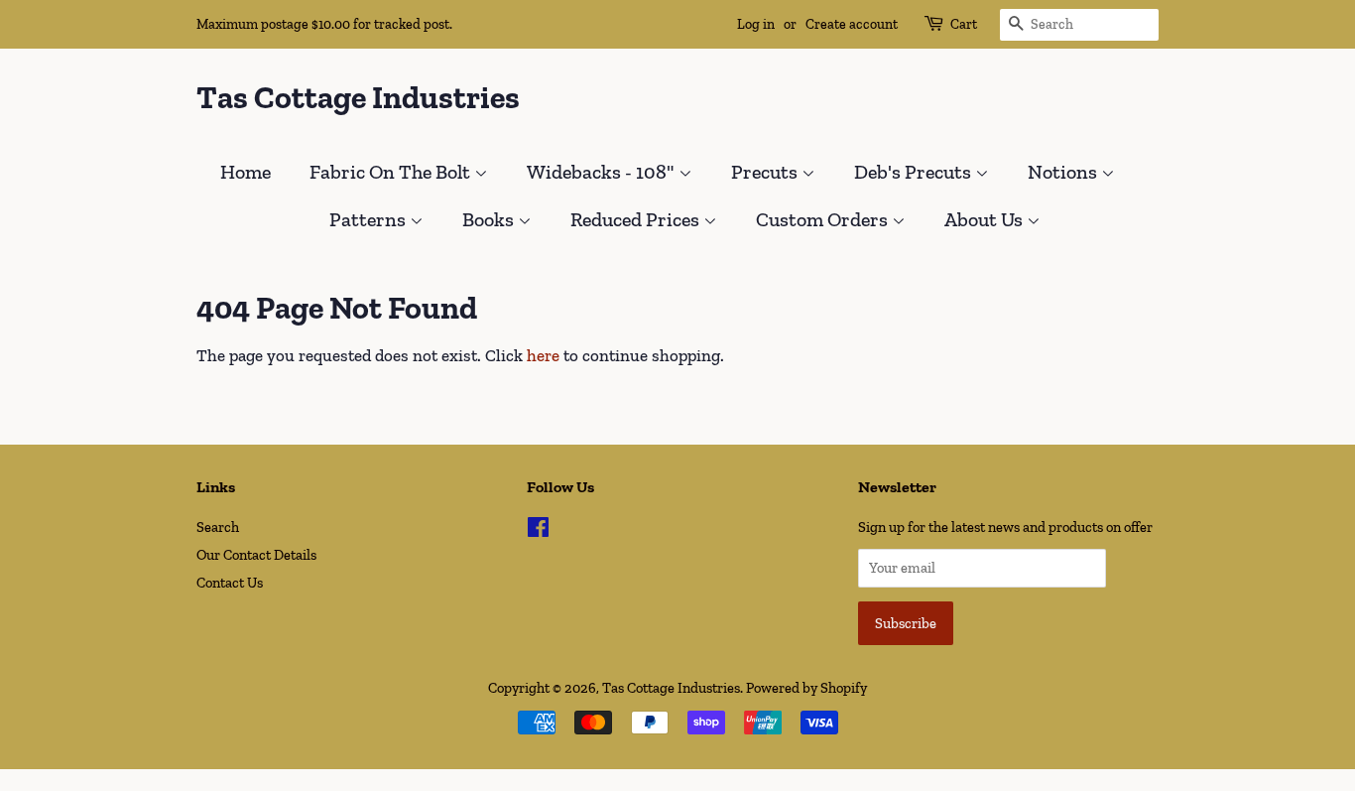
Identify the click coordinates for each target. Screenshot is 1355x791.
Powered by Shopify (806, 688)
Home (245, 172)
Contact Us (229, 583)
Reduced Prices (636, 219)
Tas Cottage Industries (358, 97)
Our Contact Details (256, 555)
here (543, 355)
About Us (985, 219)
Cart (963, 24)
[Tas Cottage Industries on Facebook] (538, 531)
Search (217, 527)
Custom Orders (824, 219)
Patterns (369, 219)
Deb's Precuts (914, 172)
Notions (1064, 172)
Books (490, 219)
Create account (851, 24)
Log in (756, 24)
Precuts (766, 172)
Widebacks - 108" (602, 172)
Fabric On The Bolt (391, 172)
